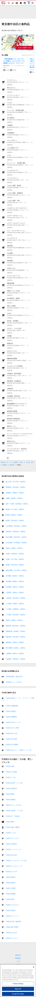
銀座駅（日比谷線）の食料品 (15, 520)
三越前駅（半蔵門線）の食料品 (15, 659)
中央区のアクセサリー (13, 905)
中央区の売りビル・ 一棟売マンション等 (18, 750)
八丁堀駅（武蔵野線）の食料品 (15, 609)
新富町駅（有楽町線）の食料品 (15, 531)
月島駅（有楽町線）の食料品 (15, 553)
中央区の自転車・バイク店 (14, 810)
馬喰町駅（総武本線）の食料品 (15, 626)
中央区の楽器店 (10, 910)
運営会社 (18, 955)
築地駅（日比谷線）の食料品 (15, 565)
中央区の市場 (10, 766)
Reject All (18, 989)
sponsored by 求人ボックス (28, 55)
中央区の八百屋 (10, 888)
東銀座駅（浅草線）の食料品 (15, 642)
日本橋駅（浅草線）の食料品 (15, 587)
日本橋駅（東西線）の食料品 (15, 581)
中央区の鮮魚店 (10, 882)
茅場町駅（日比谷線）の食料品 (15, 487)
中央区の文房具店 (11, 844)
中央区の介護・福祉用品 (13, 921)
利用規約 (18, 958)
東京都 (12, 465)
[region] (18, 42)
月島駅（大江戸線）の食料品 (15, 559)
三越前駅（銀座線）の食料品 (15, 653)
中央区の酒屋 (10, 794)
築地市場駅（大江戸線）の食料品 (16, 570)
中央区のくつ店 (10, 777)
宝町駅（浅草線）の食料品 (14, 548)
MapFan (3, 462)
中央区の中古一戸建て (13, 728)
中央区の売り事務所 (12, 744)
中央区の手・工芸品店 (13, 816)
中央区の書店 (10, 821)
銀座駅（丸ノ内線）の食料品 (15, 509)
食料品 (5, 465)
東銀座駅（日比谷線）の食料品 (15, 637)
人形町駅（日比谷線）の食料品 (15, 598)
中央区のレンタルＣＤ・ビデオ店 (16, 860)
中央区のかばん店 (11, 932)
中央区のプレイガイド (13, 838)
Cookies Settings (18, 983)
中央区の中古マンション (13, 722)
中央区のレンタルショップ (14, 866)
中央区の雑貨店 (10, 799)
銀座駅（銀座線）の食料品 (14, 515)
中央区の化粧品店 (11, 788)
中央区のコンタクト (12, 938)
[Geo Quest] (29, 3)
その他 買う (30, 462)
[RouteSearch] (13, 3)
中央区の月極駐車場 (12, 705)
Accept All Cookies (18, 994)
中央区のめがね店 (11, 855)
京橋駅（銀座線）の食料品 (14, 498)
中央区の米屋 (10, 899)
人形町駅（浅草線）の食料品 (15, 592)
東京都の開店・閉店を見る (14, 676)
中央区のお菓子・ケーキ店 (14, 783)
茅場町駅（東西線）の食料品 (15, 493)
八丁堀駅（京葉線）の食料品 (15, 603)
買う (21, 462)
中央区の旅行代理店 (12, 927)
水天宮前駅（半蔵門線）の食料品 (16, 542)
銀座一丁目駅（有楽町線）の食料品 (17, 504)
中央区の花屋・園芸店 (13, 827)
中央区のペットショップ (13, 849)
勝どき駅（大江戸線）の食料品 (15, 481)
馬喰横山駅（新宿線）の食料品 (15, 631)
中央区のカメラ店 (11, 871)
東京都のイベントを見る (13, 682)
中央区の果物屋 (10, 893)
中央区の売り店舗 (11, 739)
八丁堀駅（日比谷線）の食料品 (15, 614)
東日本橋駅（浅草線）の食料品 (15, 648)
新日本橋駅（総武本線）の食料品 (16, 537)
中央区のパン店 (10, 832)
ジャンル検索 (13, 462)
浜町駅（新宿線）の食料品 (14, 620)
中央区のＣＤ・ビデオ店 (13, 805)
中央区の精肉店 (10, 877)
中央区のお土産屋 (11, 772)
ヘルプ (18, 961)
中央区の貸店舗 (10, 711)
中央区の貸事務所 (11, 716)
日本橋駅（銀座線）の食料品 (15, 576)
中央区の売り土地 (11, 733)
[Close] (33, 967)
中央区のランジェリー (13, 916)
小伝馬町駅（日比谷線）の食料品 (16, 526)
